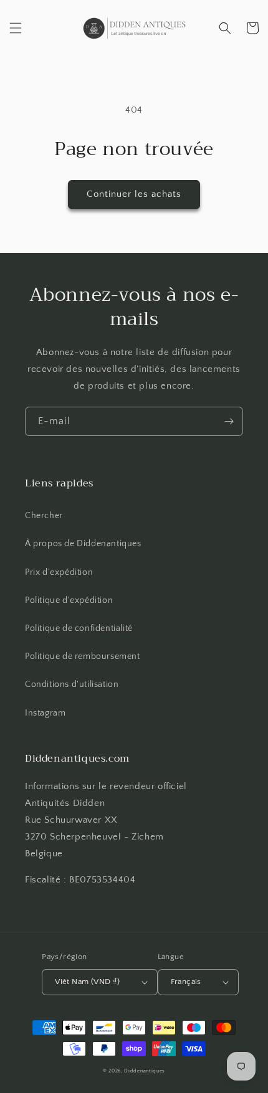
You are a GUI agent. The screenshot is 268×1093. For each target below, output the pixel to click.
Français (186, 981)
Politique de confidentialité (79, 628)
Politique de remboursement (82, 656)
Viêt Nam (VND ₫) (87, 981)
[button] (15, 28)
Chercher (44, 516)
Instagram (45, 713)
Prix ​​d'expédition (59, 572)
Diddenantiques (144, 1071)
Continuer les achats (134, 194)
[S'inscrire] (228, 421)
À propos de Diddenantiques (83, 544)
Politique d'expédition (69, 600)
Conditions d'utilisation (71, 684)
